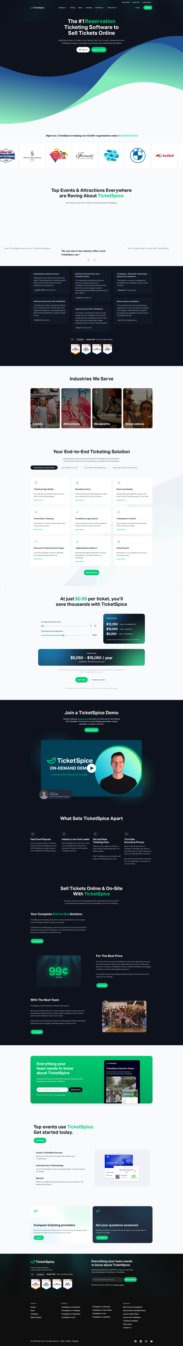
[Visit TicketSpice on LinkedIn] (141, 1341)
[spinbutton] (94, 626)
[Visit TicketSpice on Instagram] (146, 1341)
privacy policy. (60, 1095)
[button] (63, 8)
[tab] (44, 467)
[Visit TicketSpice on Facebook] (135, 1341)
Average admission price (51, 622)
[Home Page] (37, 8)
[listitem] (93, 233)
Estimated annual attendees (52, 631)
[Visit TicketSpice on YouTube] (151, 1341)
